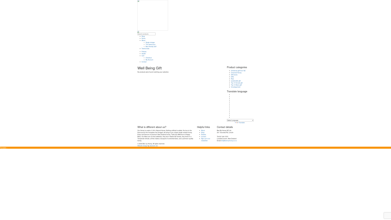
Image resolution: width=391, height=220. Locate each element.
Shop (143, 36)
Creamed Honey (236, 73)
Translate (242, 123)
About (143, 40)
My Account (149, 60)
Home (143, 38)
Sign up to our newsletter (205, 140)
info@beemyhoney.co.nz (229, 141)
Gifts (232, 77)
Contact (144, 62)
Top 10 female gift (237, 83)
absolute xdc (154, 146)
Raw (232, 79)
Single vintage (150, 42)
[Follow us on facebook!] (138, 32)
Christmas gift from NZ (238, 71)
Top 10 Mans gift (236, 85)
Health (144, 54)
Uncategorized (235, 87)
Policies (144, 52)
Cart (143, 56)
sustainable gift (236, 81)
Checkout (149, 58)
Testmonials (145, 48)
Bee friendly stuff (151, 46)
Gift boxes (234, 75)
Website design (142, 146)
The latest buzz (150, 44)
